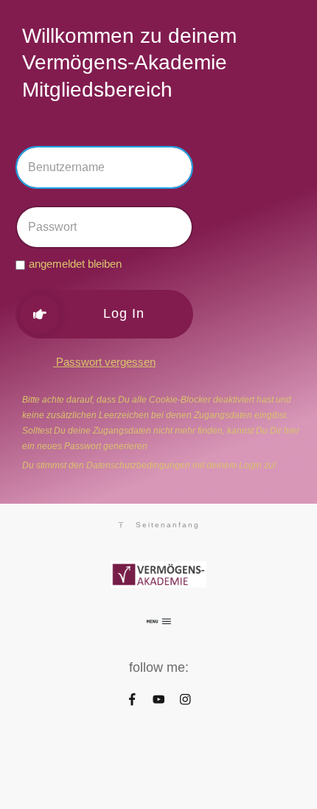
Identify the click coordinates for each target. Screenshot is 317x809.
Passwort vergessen (104, 361)
